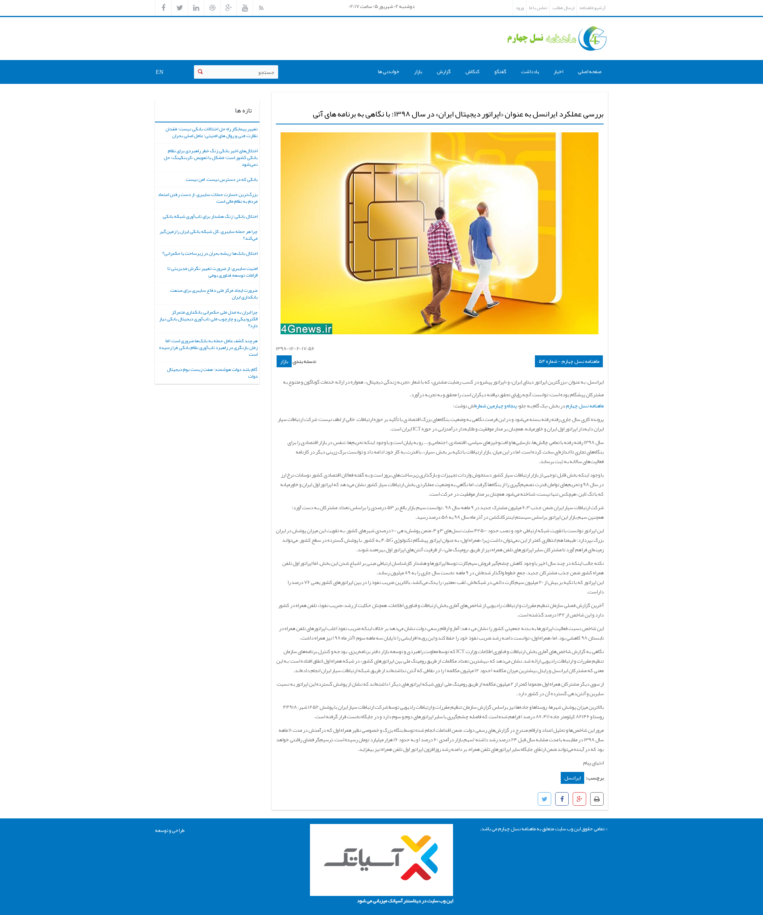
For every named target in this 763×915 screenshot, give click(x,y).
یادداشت (530, 71)
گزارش (444, 71)
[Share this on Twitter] (544, 799)
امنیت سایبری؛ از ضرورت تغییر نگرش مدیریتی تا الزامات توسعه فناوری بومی (212, 272)
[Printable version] (597, 799)
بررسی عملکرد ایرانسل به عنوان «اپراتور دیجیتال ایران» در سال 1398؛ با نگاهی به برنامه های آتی (458, 114)
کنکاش (472, 71)
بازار (418, 71)
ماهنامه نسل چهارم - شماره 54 (568, 361)
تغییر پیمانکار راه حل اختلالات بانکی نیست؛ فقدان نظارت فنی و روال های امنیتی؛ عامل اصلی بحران (211, 132)
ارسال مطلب (563, 7)
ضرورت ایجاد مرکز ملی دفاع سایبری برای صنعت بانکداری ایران (214, 293)
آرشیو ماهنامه (592, 7)
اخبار (558, 71)
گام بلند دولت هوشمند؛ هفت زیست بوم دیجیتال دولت (212, 372)
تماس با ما (538, 7)
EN (159, 72)
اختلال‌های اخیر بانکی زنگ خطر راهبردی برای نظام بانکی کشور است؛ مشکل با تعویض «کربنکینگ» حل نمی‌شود (211, 157)
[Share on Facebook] (562, 799)
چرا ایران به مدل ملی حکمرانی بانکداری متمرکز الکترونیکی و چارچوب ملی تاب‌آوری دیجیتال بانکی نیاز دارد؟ (208, 318)
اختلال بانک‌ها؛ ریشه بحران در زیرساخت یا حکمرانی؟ (210, 253)
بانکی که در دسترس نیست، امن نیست (222, 179)
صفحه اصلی (589, 71)
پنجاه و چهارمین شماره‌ (496, 406)
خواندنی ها (388, 71)
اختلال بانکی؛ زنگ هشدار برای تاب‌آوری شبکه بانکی (210, 216)
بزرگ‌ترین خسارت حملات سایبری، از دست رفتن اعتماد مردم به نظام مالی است (208, 198)
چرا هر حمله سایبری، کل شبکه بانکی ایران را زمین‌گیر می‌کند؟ (208, 235)
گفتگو (500, 71)
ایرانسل (572, 778)
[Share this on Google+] (579, 799)
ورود (519, 7)
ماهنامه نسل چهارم (584, 406)
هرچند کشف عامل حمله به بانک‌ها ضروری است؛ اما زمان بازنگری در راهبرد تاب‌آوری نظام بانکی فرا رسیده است (208, 347)
